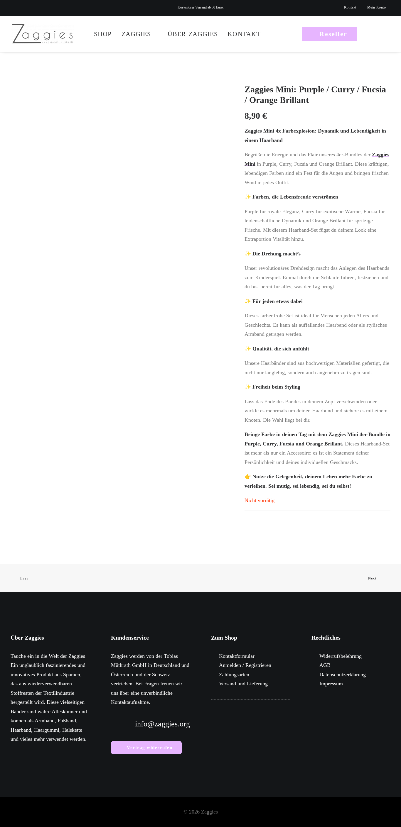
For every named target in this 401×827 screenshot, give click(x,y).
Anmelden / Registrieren (245, 665)
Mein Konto (376, 7)
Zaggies (136, 34)
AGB (325, 665)
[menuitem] (353, 7)
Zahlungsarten (234, 674)
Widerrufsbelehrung (340, 656)
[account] (376, 34)
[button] (12, 8)
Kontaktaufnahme (130, 702)
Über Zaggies (193, 34)
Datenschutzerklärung (342, 674)
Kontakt (350, 7)
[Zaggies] (42, 34)
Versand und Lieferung (243, 684)
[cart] (386, 34)
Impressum (331, 684)
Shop (103, 34)
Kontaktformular (237, 656)
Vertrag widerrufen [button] (149, 747)
